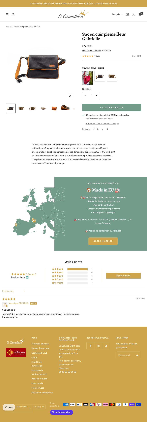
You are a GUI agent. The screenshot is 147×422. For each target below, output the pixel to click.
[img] (8, 299)
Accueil (9, 27)
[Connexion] (133, 14)
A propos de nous (40, 343)
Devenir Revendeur (40, 348)
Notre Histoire (103, 241)
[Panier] (139, 14)
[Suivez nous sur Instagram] (98, 346)
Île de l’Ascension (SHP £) (17, 408)
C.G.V (34, 357)
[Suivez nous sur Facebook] (90, 346)
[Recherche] (13, 14)
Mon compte (37, 388)
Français (116, 14)
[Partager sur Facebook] (93, 129)
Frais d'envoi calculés (91, 50)
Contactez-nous (39, 353)
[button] (58, 269)
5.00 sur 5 (31, 274)
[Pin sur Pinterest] (97, 129)
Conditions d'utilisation (36, 364)
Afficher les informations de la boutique (102, 123)
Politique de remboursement (39, 372)
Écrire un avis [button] (123, 275)
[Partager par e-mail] (107, 129)
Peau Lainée (37, 383)
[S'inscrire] (137, 355)
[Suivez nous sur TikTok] (106, 346)
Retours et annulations (42, 392)
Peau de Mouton (39, 378)
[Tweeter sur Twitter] (102, 129)
